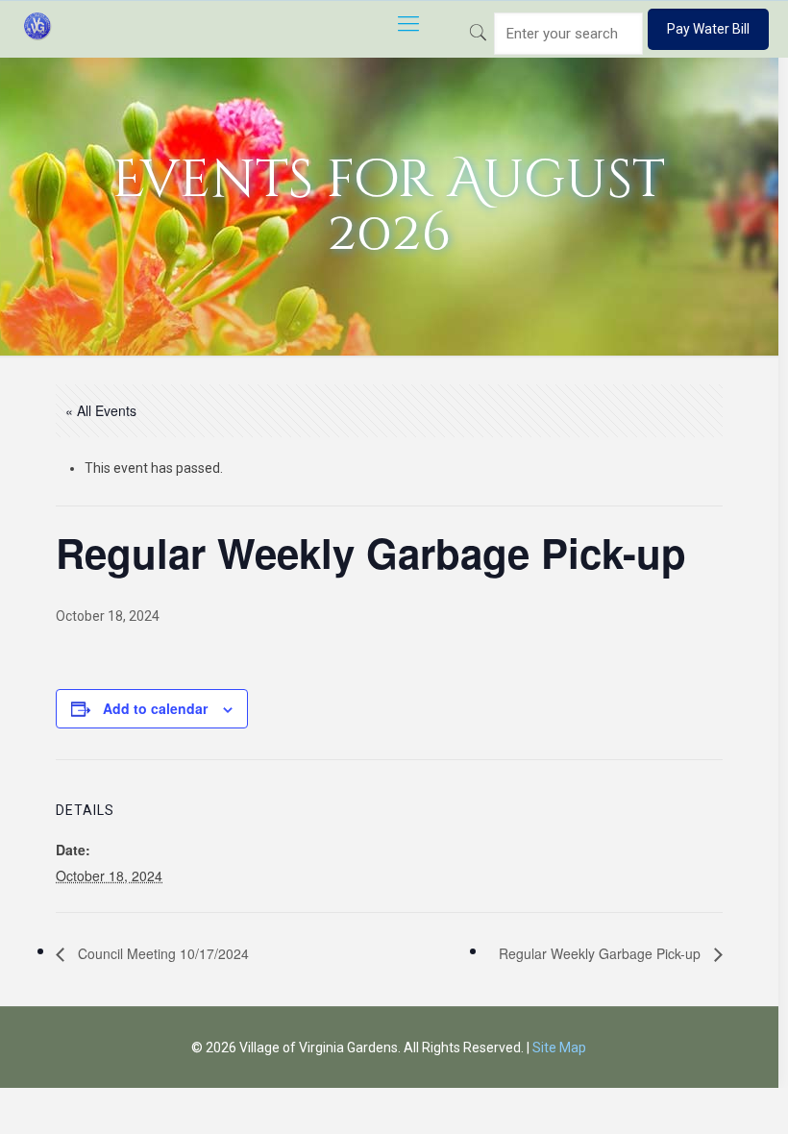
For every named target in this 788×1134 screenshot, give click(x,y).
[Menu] (408, 24)
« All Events (100, 410)
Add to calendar (155, 708)
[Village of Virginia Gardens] (37, 24)
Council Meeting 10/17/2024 (161, 953)
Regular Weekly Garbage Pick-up (601, 953)
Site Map (559, 1047)
